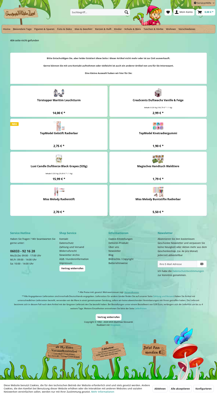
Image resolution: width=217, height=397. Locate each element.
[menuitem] (100, 12)
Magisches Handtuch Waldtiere (158, 166)
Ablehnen (160, 388)
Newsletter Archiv (69, 255)
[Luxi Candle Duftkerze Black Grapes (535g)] (59, 158)
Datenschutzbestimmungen (188, 271)
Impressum (65, 263)
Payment (112, 350)
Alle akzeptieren (180, 388)
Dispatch (64, 351)
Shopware (115, 324)
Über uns (113, 247)
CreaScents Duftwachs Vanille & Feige (158, 100)
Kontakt (63, 238)
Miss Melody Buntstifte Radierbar (158, 199)
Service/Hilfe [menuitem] (204, 3)
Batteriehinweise (118, 263)
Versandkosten (131, 292)
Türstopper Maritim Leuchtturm (59, 100)
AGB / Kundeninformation (74, 259)
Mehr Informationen (102, 391)
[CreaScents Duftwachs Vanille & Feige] (158, 92)
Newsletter (114, 250)
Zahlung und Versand (71, 247)
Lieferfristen (141, 308)
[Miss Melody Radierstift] (59, 191)
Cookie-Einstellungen (120, 238)
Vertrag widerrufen (72, 268)
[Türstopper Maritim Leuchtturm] (59, 92)
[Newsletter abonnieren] (202, 264)
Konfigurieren (203, 388)
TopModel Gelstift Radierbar (59, 133)
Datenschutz (66, 243)
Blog (110, 255)
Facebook (154, 350)
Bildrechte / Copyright (120, 259)
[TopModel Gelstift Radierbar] (59, 125)
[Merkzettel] (168, 12)
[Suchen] (126, 12)
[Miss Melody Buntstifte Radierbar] (158, 191)
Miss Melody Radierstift (59, 199)
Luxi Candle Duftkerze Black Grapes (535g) (59, 166)
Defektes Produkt (118, 243)
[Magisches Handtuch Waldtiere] (158, 158)
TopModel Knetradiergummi (158, 133)
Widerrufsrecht (68, 250)
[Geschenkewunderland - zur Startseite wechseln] (21, 15)
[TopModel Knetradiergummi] (158, 125)
